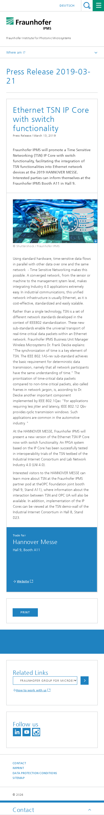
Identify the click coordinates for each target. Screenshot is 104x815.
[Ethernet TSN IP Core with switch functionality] (52, 221)
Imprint (18, 768)
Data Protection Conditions (35, 773)
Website (23, 581)
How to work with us (31, 690)
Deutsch (67, 5)
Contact (19, 763)
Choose (85, 680)
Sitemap (18, 778)
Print (25, 612)
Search (87, 5)
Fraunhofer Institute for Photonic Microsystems (38, 38)
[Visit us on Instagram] (36, 732)
